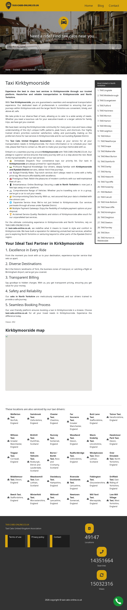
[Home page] (63, 22)
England (16, 69)
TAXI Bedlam (106, 192)
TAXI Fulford (105, 105)
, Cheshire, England (54, 418)
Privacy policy (38, 537)
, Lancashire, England (75, 482)
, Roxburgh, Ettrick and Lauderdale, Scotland (35, 461)
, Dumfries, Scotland (35, 439)
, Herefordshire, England (117, 417)
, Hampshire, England (55, 481)
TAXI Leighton (106, 131)
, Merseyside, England (95, 499)
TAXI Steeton (106, 222)
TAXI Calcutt (106, 197)
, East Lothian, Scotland (36, 481)
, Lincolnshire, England (96, 441)
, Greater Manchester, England (75, 421)
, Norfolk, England (15, 418)
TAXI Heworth (107, 176)
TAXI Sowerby (107, 187)
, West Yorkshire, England (114, 500)
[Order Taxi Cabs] (118, 601)
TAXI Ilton (105, 232)
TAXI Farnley (106, 227)
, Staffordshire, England (96, 418)
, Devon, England (75, 439)
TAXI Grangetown (108, 100)
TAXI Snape (106, 146)
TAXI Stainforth (108, 161)
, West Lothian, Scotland (96, 457)
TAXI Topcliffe (107, 181)
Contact (114, 6)
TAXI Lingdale (106, 90)
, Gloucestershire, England (97, 481)
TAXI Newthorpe (108, 141)
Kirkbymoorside (44, 69)
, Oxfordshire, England (36, 418)
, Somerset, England (55, 439)
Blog (101, 6)
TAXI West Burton (109, 156)
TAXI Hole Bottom (109, 202)
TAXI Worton (105, 115)
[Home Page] (22, 5)
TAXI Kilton (106, 136)
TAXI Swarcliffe (107, 207)
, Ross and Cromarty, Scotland (55, 460)
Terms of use (15, 537)
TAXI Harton (105, 120)
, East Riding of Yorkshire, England (114, 482)
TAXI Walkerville (108, 151)
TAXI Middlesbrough (109, 95)
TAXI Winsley (105, 126)
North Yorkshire (28, 69)
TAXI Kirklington (108, 212)
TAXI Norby (106, 171)
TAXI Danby (106, 166)
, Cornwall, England (14, 457)
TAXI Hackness (106, 110)
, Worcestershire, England (37, 499)
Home (89, 6)
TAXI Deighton (107, 217)
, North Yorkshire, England (115, 458)
